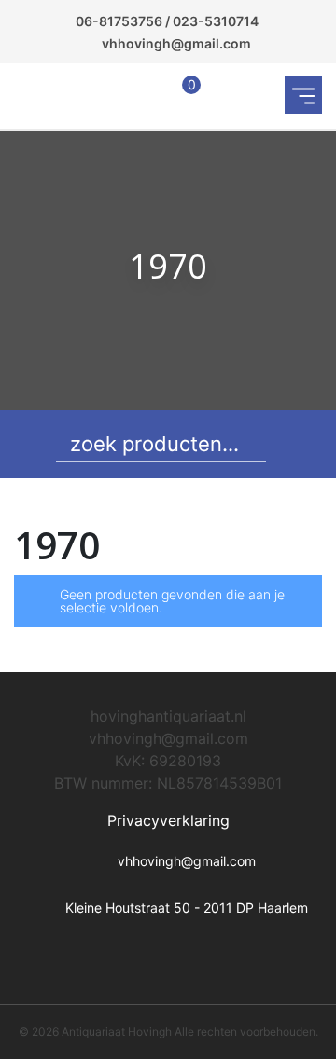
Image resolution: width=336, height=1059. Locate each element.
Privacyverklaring (168, 820)
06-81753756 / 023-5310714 (167, 21)
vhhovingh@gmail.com (176, 43)
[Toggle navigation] (303, 95)
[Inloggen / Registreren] (142, 96)
